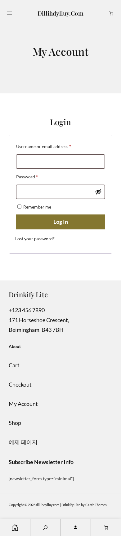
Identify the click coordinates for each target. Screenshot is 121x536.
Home (15, 527)
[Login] (75, 527)
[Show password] (98, 191)
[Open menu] (9, 13)
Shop (15, 422)
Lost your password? (35, 238)
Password (35, 176)
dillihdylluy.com (60, 13)
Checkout (20, 384)
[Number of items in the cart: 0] (111, 13)
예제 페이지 (23, 442)
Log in (60, 221)
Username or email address (52, 146)
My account (23, 403)
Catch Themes (96, 505)
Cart (14, 365)
